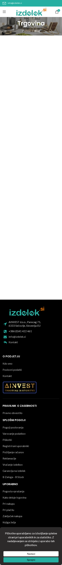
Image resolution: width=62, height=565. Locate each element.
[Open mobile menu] (4, 11)
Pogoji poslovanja (13, 427)
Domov (26, 30)
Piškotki (7, 439)
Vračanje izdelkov (13, 464)
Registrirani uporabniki (16, 446)
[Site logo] (31, 11)
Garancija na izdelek (14, 470)
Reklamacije (9, 458)
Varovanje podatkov (14, 433)
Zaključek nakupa (12, 516)
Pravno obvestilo (12, 412)
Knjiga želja (9, 522)
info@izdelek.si (15, 3)
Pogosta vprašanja (13, 491)
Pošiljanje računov (13, 452)
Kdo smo (7, 363)
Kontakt (13, 342)
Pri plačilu (8, 509)
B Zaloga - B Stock (13, 477)
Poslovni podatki (12, 369)
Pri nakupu (9, 503)
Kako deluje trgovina (14, 497)
